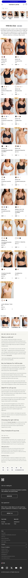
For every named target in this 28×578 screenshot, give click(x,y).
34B (12, 467)
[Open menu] (2, 4)
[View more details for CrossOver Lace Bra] (12, 184)
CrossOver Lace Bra (6, 181)
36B (16, 467)
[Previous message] (3, 1)
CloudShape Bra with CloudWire (6, 243)
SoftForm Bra (5, 455)
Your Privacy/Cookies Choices (8, 556)
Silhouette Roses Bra (20, 150)
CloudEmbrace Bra (5, 211)
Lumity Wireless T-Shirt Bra (6, 305)
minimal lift (9, 355)
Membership (16, 521)
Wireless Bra (3, 59)
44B (12, 470)
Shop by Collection (5, 540)
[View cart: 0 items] (26, 4)
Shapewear (16, 17)
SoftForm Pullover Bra (6, 90)
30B (3, 467)
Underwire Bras (10, 18)
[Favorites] (23, 4)
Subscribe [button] (9, 496)
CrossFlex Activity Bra (20, 181)
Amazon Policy (4, 552)
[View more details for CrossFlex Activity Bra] (26, 184)
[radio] (2, 57)
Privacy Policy (4, 549)
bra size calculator (12, 422)
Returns (3, 521)
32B (7, 467)
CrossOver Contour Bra (7, 120)
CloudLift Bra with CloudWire (19, 212)
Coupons (3, 533)
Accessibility (4, 554)
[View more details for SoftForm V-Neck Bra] (26, 247)
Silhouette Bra (18, 90)
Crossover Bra (5, 327)
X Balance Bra (18, 120)
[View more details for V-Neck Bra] (12, 64)
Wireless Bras (4, 18)
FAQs (15, 523)
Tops (22, 17)
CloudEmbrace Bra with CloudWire (7, 151)
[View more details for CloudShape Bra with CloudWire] (12, 247)
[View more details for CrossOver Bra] (26, 64)
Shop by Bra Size (5, 538)
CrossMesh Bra (18, 273)
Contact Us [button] (9, 513)
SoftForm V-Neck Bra (20, 242)
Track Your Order (5, 523)
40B (3, 470)
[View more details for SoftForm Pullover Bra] (12, 94)
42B (7, 470)
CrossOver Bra (5, 437)
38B (21, 467)
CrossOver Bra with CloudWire (6, 274)
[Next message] (25, 1)
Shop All (3, 536)
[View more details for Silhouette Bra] (26, 94)
